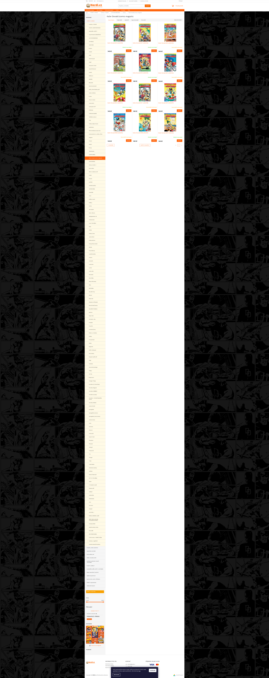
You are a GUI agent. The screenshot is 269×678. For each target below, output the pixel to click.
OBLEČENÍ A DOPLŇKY (91, 551)
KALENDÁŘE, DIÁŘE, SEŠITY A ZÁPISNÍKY (95, 569)
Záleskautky (91, 498)
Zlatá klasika (91, 151)
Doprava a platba (144, 1)
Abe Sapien (91, 209)
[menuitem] (90, 10)
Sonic (90, 423)
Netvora (90, 312)
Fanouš (90, 178)
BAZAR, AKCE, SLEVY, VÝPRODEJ (93, 579)
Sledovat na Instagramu (96, 645)
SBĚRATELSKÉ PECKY (91, 576)
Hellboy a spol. (92, 199)
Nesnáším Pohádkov (93, 309)
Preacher (91, 326)
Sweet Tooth (91, 437)
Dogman (90, 137)
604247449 (130, 666)
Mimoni (90, 295)
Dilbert (90, 144)
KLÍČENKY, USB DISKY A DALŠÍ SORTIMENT (93, 562)
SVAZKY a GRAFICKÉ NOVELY (94, 28)
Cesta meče (91, 103)
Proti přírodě (91, 340)
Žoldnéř (90, 509)
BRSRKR (90, 79)
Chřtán (90, 230)
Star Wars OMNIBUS (93, 391)
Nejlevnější (119, 20)
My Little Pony (92, 292)
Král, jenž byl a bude (93, 244)
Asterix (90, 48)
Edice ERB (91, 530)
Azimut (90, 72)
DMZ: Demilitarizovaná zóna (94, 130)
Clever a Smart (92, 100)
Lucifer (90, 268)
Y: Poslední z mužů (93, 485)
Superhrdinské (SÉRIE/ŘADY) (95, 34)
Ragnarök (91, 346)
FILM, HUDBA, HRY (90, 554)
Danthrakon (91, 127)
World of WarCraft (92, 474)
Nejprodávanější (135, 20)
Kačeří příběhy (92, 161)
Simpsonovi (91, 377)
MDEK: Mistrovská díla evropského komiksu (93, 520)
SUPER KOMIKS (92, 154)
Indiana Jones (92, 233)
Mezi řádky (91, 278)
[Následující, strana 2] (179, 145)
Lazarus (90, 257)
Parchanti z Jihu (92, 319)
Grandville (91, 192)
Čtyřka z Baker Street (93, 124)
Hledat (148, 5)
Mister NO (91, 298)
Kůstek (90, 247)
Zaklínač (90, 492)
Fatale (90, 175)
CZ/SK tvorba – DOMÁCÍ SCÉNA (95, 537)
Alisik (90, 55)
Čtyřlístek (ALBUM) (93, 113)
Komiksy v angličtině (93, 541)
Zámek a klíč (91, 488)
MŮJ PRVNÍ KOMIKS (93, 534)
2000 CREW (91, 45)
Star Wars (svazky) (93, 394)
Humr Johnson (92, 213)
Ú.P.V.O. (90, 206)
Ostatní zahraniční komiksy (94, 544)
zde (139, 671)
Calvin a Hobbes (92, 93)
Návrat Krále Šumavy (93, 305)
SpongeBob (91, 409)
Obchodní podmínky (133, 1)
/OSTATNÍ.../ (91, 512)
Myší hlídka (91, 288)
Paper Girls (91, 316)
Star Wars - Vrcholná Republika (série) (95, 398)
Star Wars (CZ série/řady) (94, 384)
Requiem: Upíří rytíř (93, 357)
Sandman (91, 364)
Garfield (90, 182)
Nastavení (116, 674)
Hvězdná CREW (92, 524)
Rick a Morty (91, 353)
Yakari (90, 481)
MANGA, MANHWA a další (94, 516)
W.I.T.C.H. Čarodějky (93, 478)
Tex (90, 454)
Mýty (90, 285)
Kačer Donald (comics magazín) (95, 158)
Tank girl (91, 447)
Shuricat (90, 430)
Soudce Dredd (92, 406)
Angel (90, 62)
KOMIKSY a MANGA (91, 21)
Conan (90, 96)
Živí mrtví (91, 505)
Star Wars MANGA (92, 402)
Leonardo (91, 261)
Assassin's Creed (92, 65)
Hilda (90, 226)
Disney (90, 148)
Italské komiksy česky (93, 527)
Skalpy (90, 370)
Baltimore (91, 76)
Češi (90, 120)
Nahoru (111, 145)
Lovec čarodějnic (92, 223)
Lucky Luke (91, 271)
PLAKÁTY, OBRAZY (90, 566)
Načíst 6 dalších (145, 145)
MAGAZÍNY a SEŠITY (93, 31)
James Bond (91, 237)
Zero (90, 502)
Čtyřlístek (91, 110)
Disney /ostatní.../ (92, 165)
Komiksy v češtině (93, 24)
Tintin (90, 461)
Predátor (91, 322)
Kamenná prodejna (122, 1)
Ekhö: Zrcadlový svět (93, 172)
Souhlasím (152, 670)
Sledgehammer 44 (93, 216)
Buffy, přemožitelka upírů (94, 89)
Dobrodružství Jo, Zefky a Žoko (95, 134)
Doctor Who (91, 168)
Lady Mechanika (92, 254)
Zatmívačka (91, 495)
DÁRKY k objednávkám (91, 582)
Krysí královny (92, 250)
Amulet (90, 52)
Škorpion (91, 444)
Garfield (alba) (92, 189)
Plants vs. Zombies (93, 333)
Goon (90, 196)
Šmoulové (91, 440)
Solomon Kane (92, 420)
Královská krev (92, 240)
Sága (90, 360)
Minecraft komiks (92, 281)
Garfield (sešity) (92, 185)
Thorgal (90, 457)
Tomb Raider (91, 464)
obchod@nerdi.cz (131, 664)
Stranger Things (92, 381)
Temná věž (91, 450)
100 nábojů (91, 41)
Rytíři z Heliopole (92, 350)
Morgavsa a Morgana (93, 302)
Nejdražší (127, 20)
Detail (128, 50)
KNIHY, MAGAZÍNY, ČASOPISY (93, 572)
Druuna (90, 141)
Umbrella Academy (93, 468)
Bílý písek (91, 82)
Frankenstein (91, 220)
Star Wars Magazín (93, 388)
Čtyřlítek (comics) (92, 117)
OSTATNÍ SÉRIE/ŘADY (93, 38)
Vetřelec (91, 471)
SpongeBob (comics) (93, 413)
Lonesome (91, 264)
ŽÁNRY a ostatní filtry (91, 591)
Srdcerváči (91, 433)
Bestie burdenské (92, 86)
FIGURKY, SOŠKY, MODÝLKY (92, 548)
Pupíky (90, 336)
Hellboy (90, 202)
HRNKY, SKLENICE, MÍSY (91, 558)
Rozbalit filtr (94, 611)
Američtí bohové (92, 69)
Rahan (90, 343)
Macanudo (91, 274)
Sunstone (91, 426)
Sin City (90, 374)
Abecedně (143, 20)
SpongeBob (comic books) (94, 416)
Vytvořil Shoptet (179, 675)
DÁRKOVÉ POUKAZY (91, 586)
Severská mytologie (93, 367)
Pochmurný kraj (92, 329)
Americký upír (92, 58)
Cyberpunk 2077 (92, 106)
